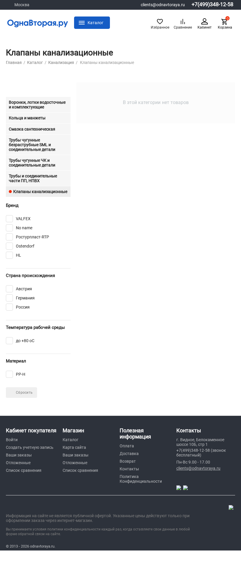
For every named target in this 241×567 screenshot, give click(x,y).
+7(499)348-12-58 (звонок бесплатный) (201, 452)
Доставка (129, 453)
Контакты (129, 469)
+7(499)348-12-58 (212, 4)
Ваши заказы (19, 455)
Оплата (127, 446)
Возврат (128, 461)
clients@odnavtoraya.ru (163, 4)
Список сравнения (23, 470)
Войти (12, 439)
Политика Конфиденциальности (141, 479)
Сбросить (24, 392)
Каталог (70, 439)
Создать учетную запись (29, 447)
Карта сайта (74, 447)
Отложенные (18, 462)
